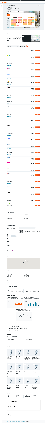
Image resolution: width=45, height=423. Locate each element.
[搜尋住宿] (1, 6)
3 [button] (31, 17)
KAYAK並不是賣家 (10, 415)
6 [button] (21, 17)
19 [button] (23, 22)
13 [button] (21, 19)
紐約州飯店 (19, 421)
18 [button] (18, 20)
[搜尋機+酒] (1, 8)
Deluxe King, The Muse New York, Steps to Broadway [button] (19, 384)
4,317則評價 (10, 7)
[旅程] (1, 14)
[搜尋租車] (1, 7)
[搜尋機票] (1, 4)
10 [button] (16, 19)
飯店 (10, 421)
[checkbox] (10, 247)
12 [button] (23, 20)
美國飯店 (16, 421)
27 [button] (21, 22)
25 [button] (18, 22)
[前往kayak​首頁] (4, 2)
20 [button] (21, 20)
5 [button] (23, 19)
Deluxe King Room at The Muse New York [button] (28, 384)
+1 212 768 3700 (9, 9)
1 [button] (13, 17)
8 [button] (13, 19)
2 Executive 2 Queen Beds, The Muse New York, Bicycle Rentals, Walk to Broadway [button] (10, 385)
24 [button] (16, 22)
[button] (44, 0)
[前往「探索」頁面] (1, 10)
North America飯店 (13, 421)
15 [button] (13, 20)
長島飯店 (22, 421)
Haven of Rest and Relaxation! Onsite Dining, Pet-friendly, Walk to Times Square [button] (36, 385)
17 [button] (16, 20)
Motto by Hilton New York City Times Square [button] (28, 356)
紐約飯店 (24, 421)
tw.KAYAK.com (8, 421)
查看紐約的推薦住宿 (38, 376)
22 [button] (13, 22)
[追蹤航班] (1, 12)
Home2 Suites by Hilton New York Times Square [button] (36, 356)
